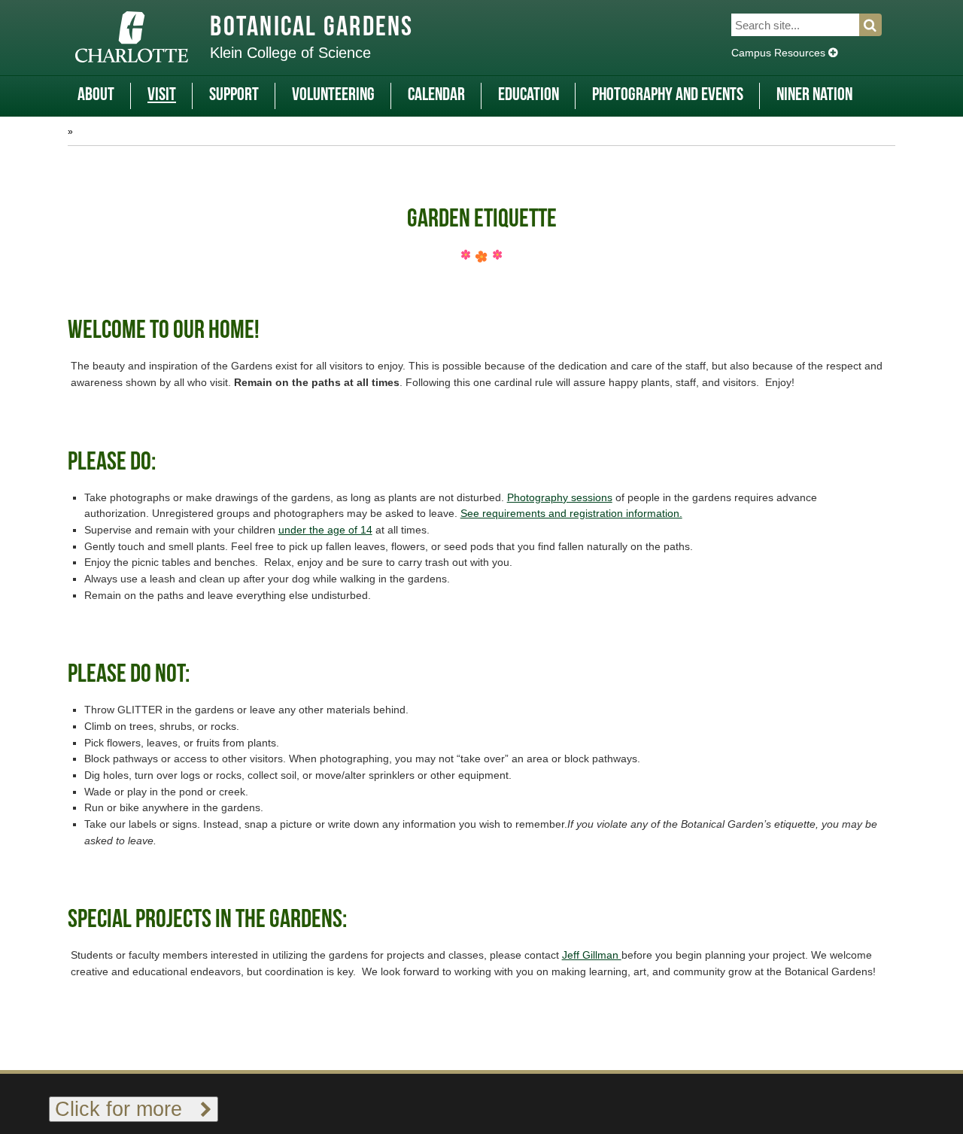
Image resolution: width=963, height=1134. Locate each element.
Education (528, 96)
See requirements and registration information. (571, 513)
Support (234, 96)
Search (879, 25)
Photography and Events (667, 96)
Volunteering (333, 96)
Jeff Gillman (591, 955)
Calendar (436, 96)
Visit (161, 96)
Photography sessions (559, 497)
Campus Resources (779, 53)
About (95, 96)
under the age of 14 (325, 530)
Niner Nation (814, 96)
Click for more (127, 1108)
